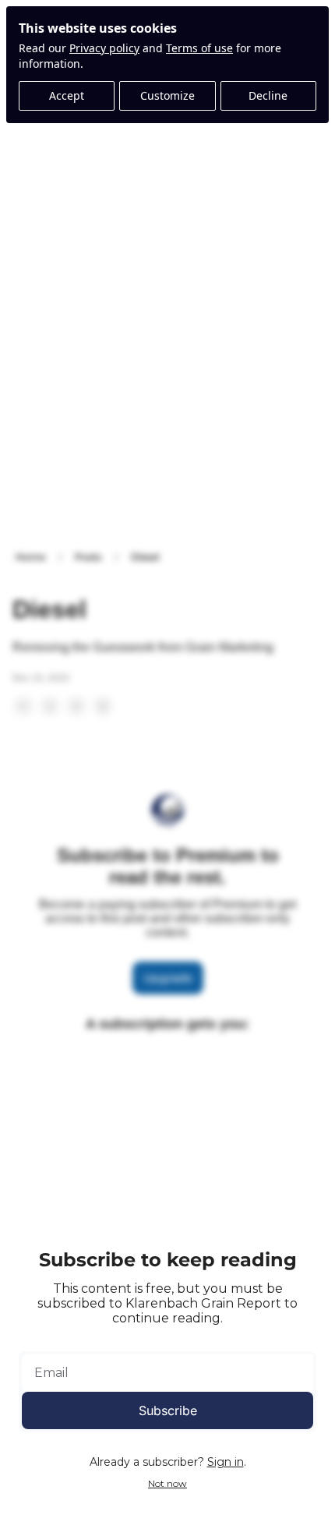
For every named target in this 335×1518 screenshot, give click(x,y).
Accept (66, 95)
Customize (167, 95)
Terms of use (199, 48)
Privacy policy (104, 48)
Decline (268, 95)
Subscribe (168, 1410)
